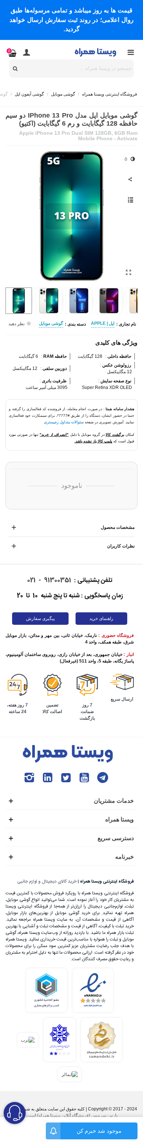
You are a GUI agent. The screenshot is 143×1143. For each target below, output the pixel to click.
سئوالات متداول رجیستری (64, 422)
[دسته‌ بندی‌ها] (131, 52)
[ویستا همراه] (96, 52)
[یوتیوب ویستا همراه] (84, 777)
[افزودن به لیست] (130, 200)
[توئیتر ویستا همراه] (66, 777)
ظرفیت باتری (54, 380)
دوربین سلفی (54, 368)
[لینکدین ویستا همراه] (47, 777)
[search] (15, 68)
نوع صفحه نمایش (115, 380)
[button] (16, 215)
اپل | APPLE (102, 323)
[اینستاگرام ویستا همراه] (29, 777)
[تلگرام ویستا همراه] (102, 777)
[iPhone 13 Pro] (128, 272)
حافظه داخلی (118, 356)
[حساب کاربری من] (26, 52)
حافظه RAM (54, 356)
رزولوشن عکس (116, 365)
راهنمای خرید (101, 618)
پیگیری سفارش (40, 618)
